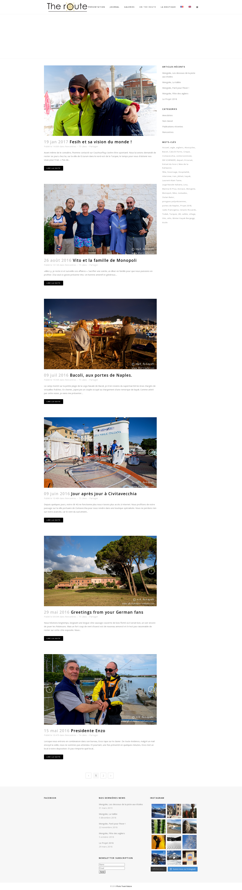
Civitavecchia (168, 156)
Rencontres (70, 146)
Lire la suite (54, 168)
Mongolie (190, 189)
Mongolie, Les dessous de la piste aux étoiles (121, 804)
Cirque (186, 151)
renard (183, 210)
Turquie (173, 214)
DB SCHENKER (169, 160)
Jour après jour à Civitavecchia (104, 493)
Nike (175, 193)
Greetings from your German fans (107, 612)
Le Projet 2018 (169, 99)
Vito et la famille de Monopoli (105, 260)
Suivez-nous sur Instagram (184, 869)
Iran (174, 176)
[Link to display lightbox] (159, 811)
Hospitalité (184, 172)
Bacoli (165, 151)
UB (179, 214)
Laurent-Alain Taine (172, 180)
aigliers (179, 147)
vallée (185, 214)
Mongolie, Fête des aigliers (175, 93)
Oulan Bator (168, 197)
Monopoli (166, 193)
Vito (164, 218)
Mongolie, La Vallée (171, 82)
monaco (181, 189)
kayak (188, 176)
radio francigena (170, 210)
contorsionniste (184, 156)
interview (166, 176)
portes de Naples (170, 205)
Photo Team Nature (124, 886)
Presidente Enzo (88, 730)
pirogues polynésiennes (174, 201)
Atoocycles (190, 147)
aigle (172, 147)
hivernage (172, 172)
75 (83, 146)
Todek (165, 214)
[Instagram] (164, 816)
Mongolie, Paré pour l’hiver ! (175, 87)
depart (180, 160)
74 (83, 735)
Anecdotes (167, 115)
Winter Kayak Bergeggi (184, 218)
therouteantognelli (159, 805)
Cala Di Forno (175, 151)
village (192, 214)
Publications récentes (172, 126)
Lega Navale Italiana (172, 184)
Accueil (165, 147)
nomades (182, 193)
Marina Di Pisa (169, 189)
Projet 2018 (185, 205)
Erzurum (188, 160)
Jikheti (181, 176)
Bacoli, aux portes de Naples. (101, 375)
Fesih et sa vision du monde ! (101, 141)
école (165, 222)
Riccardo (192, 210)
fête (164, 172)
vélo (169, 218)
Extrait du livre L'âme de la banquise (175, 166)
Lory (185, 184)
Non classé (167, 120)
